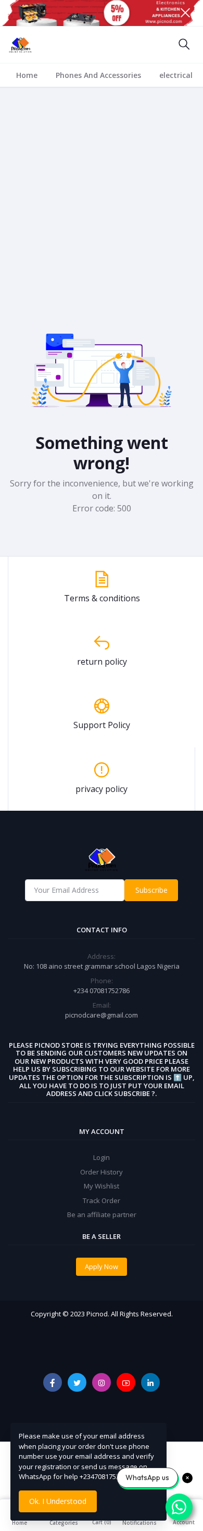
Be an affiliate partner (101, 1214)
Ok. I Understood (57, 1501)
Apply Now (101, 1266)
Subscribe (151, 890)
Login (101, 1157)
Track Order (101, 1200)
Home (26, 75)
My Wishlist (101, 1186)
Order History (101, 1172)
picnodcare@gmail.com (101, 1015)
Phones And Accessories (98, 75)
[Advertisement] (101, 194)
